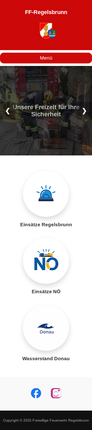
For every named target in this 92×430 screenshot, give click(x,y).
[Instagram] (56, 393)
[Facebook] (36, 393)
